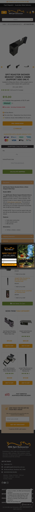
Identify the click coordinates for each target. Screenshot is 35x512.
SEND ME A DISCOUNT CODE (9, 264)
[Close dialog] (33, 245)
